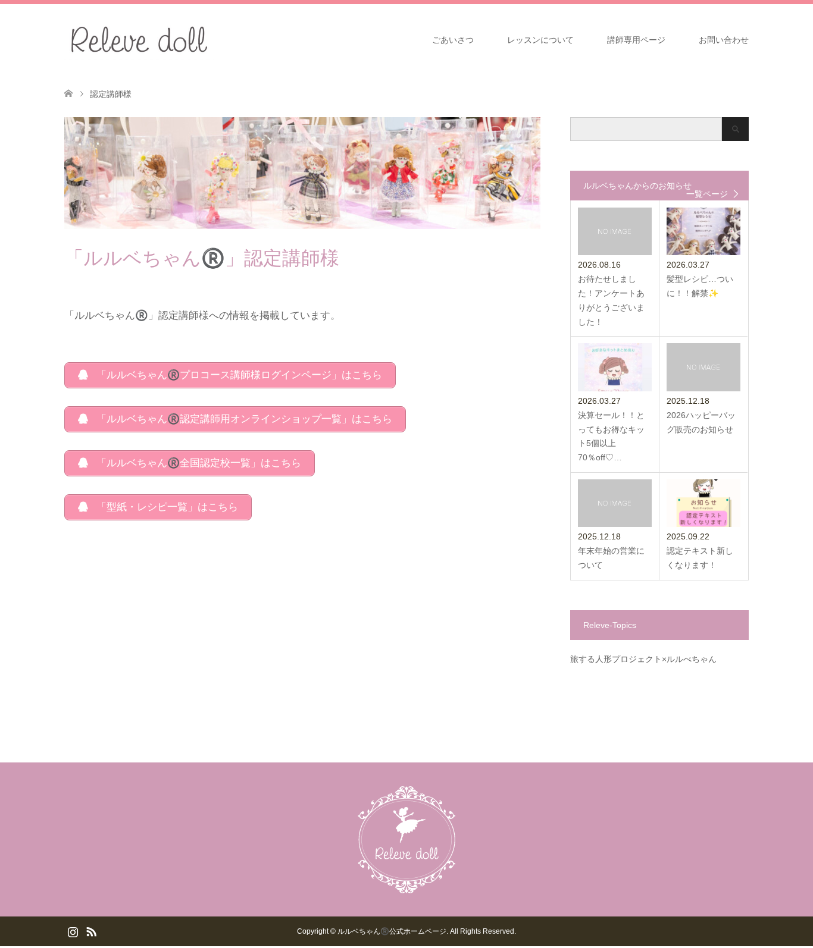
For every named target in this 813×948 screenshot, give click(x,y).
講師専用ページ (636, 40)
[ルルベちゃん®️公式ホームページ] (214, 39)
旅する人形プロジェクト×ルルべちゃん (643, 659)
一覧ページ (707, 194)
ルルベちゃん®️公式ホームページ (391, 931)
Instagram (72, 931)
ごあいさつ (453, 40)
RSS (91, 931)
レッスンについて (540, 40)
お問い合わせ (724, 40)
